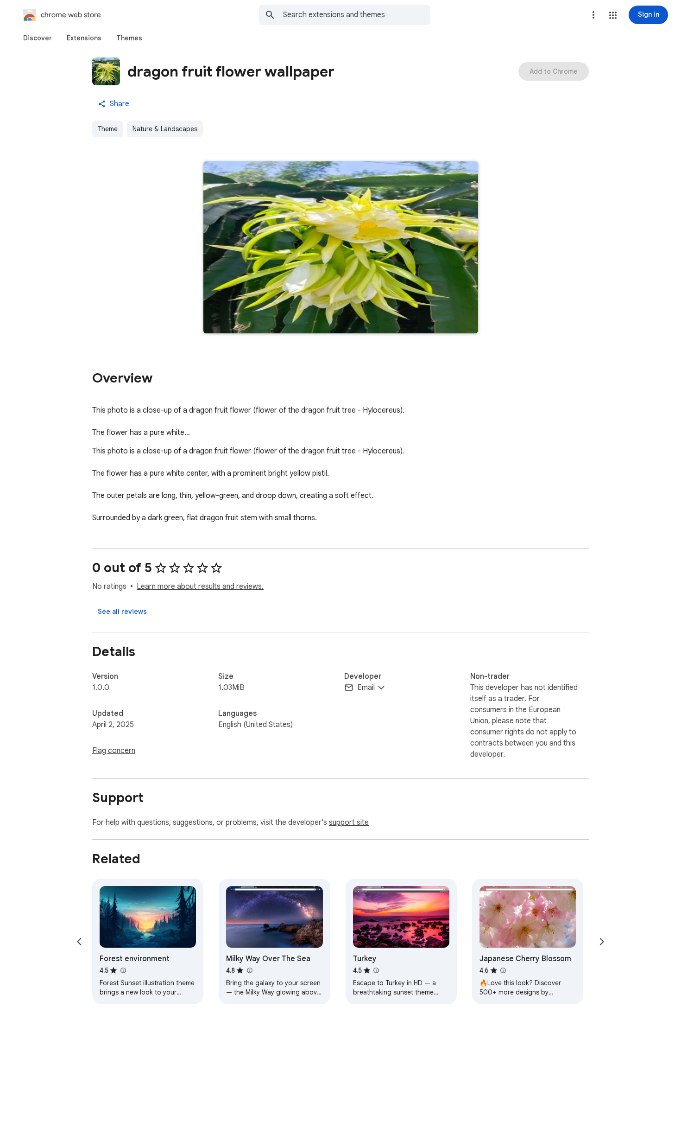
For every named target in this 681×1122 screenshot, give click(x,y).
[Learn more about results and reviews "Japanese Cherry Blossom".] (503, 970)
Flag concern (113, 750)
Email (366, 687)
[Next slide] (602, 941)
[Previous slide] (79, 941)
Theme (108, 129)
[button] (613, 15)
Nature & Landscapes (164, 129)
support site (349, 822)
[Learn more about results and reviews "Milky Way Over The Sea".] (249, 970)
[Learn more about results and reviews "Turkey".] (376, 970)
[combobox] (356, 14)
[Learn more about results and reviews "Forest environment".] (123, 970)
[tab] (37, 38)
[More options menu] (593, 15)
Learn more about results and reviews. (200, 586)
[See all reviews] (122, 611)
